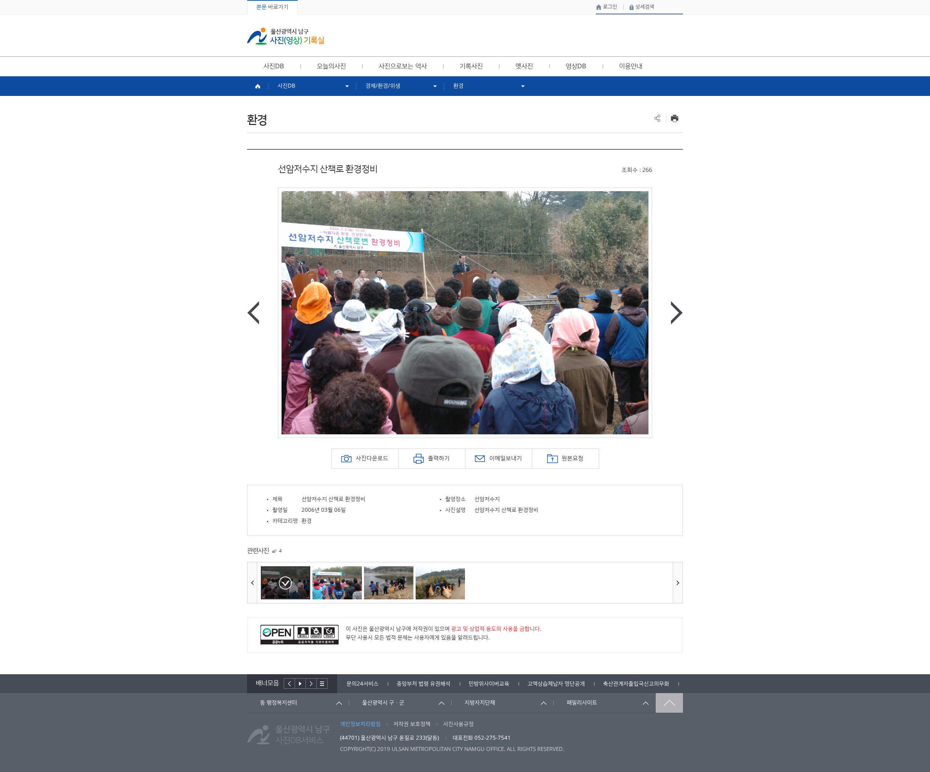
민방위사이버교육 (489, 684)
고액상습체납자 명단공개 (556, 684)
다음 (311, 683)
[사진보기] (285, 582)
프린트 (674, 118)
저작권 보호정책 (411, 724)
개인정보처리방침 (360, 724)
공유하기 (657, 118)
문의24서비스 (363, 684)
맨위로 (669, 703)
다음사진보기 (677, 312)
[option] (465, 313)
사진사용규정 (458, 724)
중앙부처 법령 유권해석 (423, 684)
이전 (289, 683)
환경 (458, 86)
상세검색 (644, 7)
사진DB (286, 86)
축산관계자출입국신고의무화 (636, 684)
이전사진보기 (253, 312)
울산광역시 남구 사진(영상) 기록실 (285, 36)
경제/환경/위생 (382, 86)
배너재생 (300, 683)
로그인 (610, 7)
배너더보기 (322, 683)
